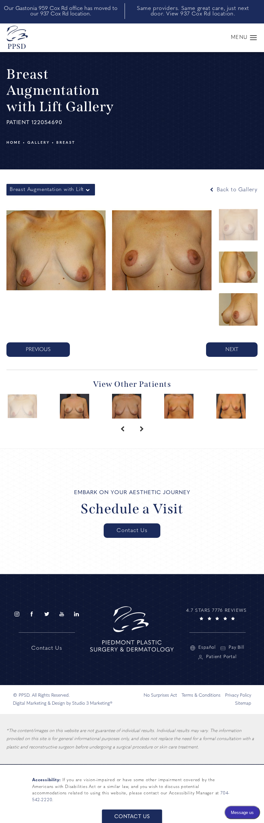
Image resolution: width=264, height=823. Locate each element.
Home (13, 143)
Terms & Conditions (201, 695)
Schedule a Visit (132, 509)
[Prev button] (122, 429)
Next (231, 349)
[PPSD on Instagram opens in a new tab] (17, 614)
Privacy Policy (238, 695)
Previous (38, 349)
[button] (253, 38)
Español (207, 648)
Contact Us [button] (132, 816)
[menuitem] (17, 614)
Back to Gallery (236, 190)
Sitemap (243, 703)
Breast (65, 143)
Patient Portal (221, 657)
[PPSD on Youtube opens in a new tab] (61, 614)
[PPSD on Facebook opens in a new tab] (31, 614)
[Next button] (141, 429)
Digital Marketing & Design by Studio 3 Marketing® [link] (63, 703)
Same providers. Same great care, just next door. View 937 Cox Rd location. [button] (193, 11)
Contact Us (132, 530)
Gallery (38, 143)
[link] (217, 614)
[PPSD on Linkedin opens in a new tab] (76, 614)
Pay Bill (236, 648)
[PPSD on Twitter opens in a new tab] (47, 614)
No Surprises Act (160, 695)
